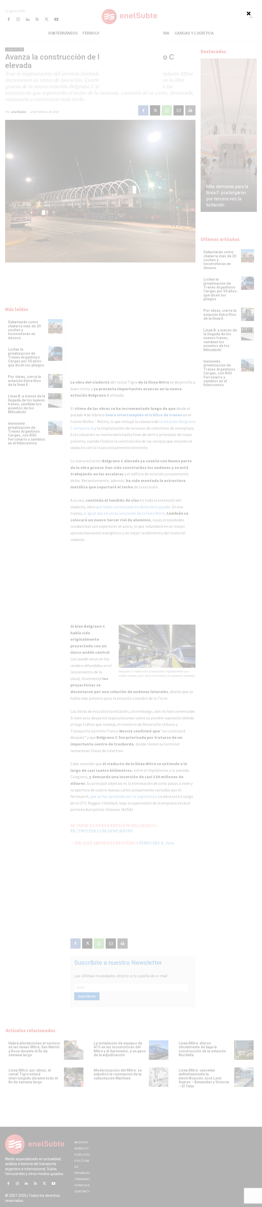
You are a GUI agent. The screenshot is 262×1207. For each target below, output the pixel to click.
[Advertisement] (131, 60)
